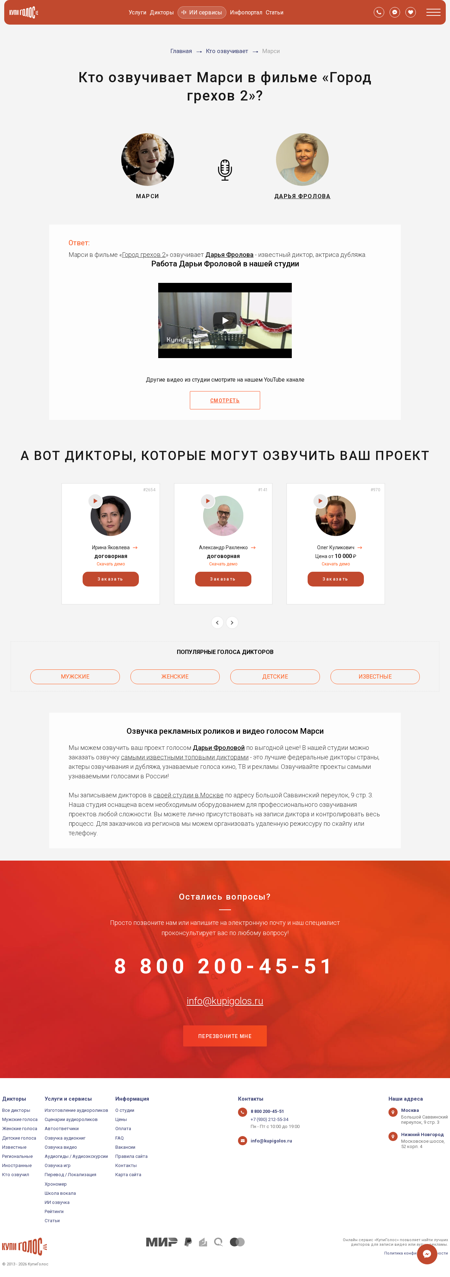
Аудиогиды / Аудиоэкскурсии (76, 1156)
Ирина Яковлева (111, 547)
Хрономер (56, 1184)
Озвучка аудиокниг (65, 1138)
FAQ (119, 1138)
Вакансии (125, 1147)
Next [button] (232, 622)
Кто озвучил (15, 1174)
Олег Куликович (335, 547)
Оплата (123, 1128)
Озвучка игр (58, 1165)
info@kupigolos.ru (225, 1001)
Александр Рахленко (223, 547)
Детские (275, 676)
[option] (111, 543)
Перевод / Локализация (70, 1174)
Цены (121, 1119)
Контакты (126, 1165)
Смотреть (225, 400)
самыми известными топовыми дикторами (185, 757)
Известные (375, 676)
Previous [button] (217, 622)
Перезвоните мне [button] (225, 1036)
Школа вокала (60, 1193)
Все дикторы (16, 1110)
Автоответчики (62, 1128)
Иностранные (17, 1165)
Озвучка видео (61, 1147)
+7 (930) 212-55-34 (269, 1119)
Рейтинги (54, 1211)
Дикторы (162, 12)
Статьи (274, 12)
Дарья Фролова (229, 254)
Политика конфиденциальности (416, 1253)
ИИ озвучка (57, 1202)
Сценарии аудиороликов (71, 1119)
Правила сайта (131, 1156)
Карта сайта (128, 1174)
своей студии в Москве (188, 795)
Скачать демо (111, 564)
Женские (174, 676)
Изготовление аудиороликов (76, 1110)
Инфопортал (246, 12)
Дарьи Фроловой (219, 747)
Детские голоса (19, 1138)
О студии (124, 1110)
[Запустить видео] (225, 320)
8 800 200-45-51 (225, 966)
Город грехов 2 (144, 254)
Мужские (75, 676)
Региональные (17, 1156)
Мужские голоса (20, 1119)
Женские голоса (19, 1128)
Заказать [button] (110, 579)
